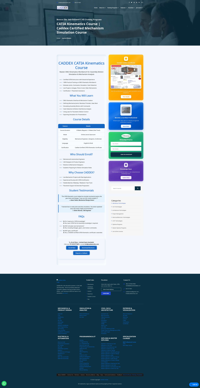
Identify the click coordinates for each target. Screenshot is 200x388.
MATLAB (60, 347)
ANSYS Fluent (83, 315)
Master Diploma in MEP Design (109, 358)
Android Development (85, 366)
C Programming (84, 342)
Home (95, 7)
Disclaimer (139, 374)
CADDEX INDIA (104, 379)
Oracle (81, 361)
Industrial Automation (63, 343)
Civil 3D (103, 318)
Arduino (60, 355)
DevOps (82, 340)
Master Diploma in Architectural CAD (110, 366)
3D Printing (61, 328)
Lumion (125, 318)
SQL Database (83, 360)
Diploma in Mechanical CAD (108, 343)
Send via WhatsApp (126, 154)
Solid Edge (60, 322)
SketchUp (125, 317)
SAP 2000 (103, 327)
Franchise (130, 7)
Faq (88, 299)
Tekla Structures (105, 317)
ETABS (102, 323)
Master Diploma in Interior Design (110, 353)
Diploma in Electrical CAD (107, 348)
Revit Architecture (127, 314)
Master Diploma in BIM (107, 355)
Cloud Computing (84, 363)
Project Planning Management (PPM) (110, 330)
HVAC (124, 343)
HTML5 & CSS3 (83, 355)
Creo (59, 315)
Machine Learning (84, 345)
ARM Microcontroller (63, 358)
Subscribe (106, 293)
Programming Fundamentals (87, 347)
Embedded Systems (63, 348)
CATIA (59, 318)
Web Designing (84, 351)
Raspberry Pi (61, 353)
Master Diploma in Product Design (110, 357)
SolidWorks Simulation (64, 332)
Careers (90, 291)
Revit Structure (105, 315)
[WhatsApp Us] (4, 383)
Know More (126, 126)
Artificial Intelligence (85, 356)
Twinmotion (126, 322)
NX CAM (82, 317)
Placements (91, 284)
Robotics (60, 350)
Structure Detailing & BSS (108, 328)
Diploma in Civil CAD (106, 345)
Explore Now (126, 177)
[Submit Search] (138, 188)
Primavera (103, 333)
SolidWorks (61, 317)
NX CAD (60, 320)
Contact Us (70, 374)
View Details (126, 96)
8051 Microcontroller (63, 357)
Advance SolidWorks (63, 325)
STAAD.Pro (103, 322)
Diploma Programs (117, 224)
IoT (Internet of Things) (64, 352)
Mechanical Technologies (119, 203)
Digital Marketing (84, 365)
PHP (81, 353)
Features (123, 7)
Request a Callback (81, 253)
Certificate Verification (90, 287)
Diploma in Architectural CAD (108, 347)
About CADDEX (62, 374)
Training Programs (112, 7)
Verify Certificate (127, 374)
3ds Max (125, 315)
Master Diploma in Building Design (110, 352)
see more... (65, 293)
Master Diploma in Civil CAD (108, 365)
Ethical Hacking (84, 370)
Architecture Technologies (119, 210)
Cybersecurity (83, 348)
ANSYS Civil (104, 325)
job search (139, 7)
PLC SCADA (61, 345)
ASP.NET (82, 368)
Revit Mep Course (127, 345)
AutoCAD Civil (104, 314)
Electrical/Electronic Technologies (121, 217)
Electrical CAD (61, 342)
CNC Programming (63, 327)
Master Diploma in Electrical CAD (109, 368)
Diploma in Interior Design (108, 350)
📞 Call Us (194, 384)
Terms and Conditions (110, 374)
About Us (101, 7)
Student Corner (92, 296)
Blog (98, 374)
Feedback (119, 374)
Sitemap (134, 374)
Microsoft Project (105, 332)
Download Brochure (88, 248)
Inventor (60, 323)
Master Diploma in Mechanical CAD (110, 363)
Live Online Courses (117, 231)
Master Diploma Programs (119, 228)
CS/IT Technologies (117, 221)
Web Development (84, 358)
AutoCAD (60, 314)
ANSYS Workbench (84, 314)
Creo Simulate (61, 330)
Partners (77, 374)
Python (81, 350)
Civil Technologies (117, 207)
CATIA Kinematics (62, 333)
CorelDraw (125, 323)
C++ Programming (84, 343)
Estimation (104, 320)
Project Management (117, 214)
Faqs (101, 374)
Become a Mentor (90, 374)
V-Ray (124, 320)
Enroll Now (72, 248)
